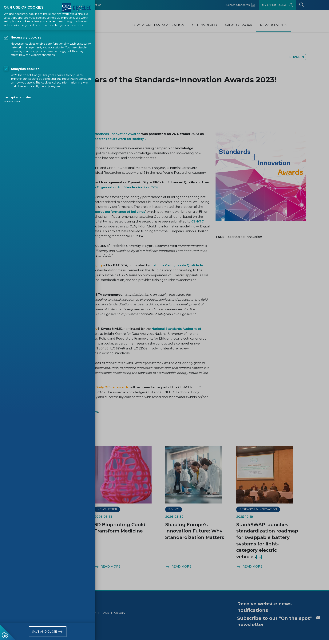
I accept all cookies (17, 97)
